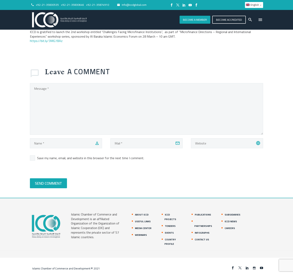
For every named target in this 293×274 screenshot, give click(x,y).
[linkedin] (247, 267)
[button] (250, 19)
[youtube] (261, 267)
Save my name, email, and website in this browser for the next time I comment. (90, 158)
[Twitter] (177, 5)
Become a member (195, 19)
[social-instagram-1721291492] (254, 267)
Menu (260, 20)
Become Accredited (229, 19)
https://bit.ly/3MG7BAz (46, 41)
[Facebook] (171, 5)
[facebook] (232, 267)
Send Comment (48, 183)
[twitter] (240, 267)
